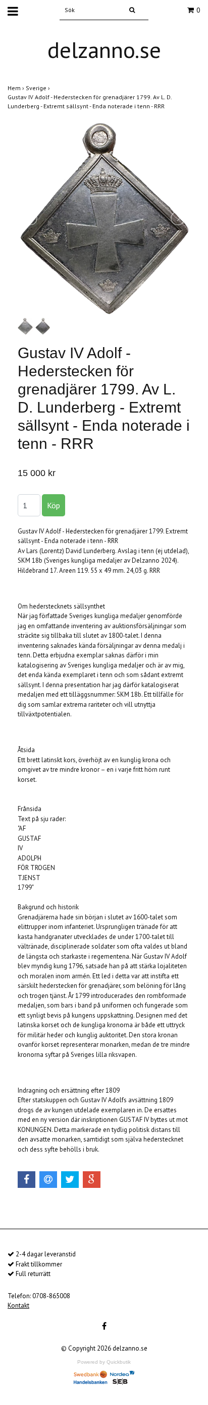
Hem (17, 88)
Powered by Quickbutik (104, 1362)
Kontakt (18, 1305)
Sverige (38, 88)
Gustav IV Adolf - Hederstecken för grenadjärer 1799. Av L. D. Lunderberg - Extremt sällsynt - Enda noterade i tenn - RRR (90, 101)
